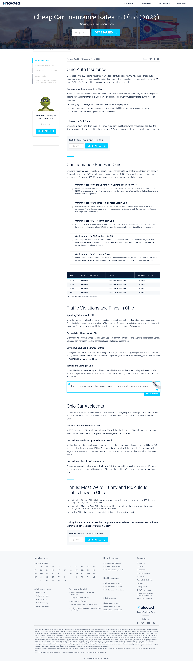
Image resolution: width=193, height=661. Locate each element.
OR (53, 577)
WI (53, 580)
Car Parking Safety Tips (79, 601)
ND (65, 573)
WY (65, 580)
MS (47, 573)
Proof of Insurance (42, 606)
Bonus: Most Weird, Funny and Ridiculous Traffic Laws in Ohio (45, 81)
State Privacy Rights (144, 590)
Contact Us (141, 563)
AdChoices (140, 576)
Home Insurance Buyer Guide (113, 570)
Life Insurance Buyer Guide (112, 610)
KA (59, 570)
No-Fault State (41, 592)
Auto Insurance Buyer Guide (78, 589)
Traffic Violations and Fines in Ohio (46, 71)
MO (41, 573)
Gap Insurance (41, 599)
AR (47, 566)
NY (36, 577)
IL (47, 570)
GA (88, 566)
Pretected (36, 50)
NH (77, 573)
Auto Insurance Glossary (43, 589)
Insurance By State (41, 563)
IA (35, 570)
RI (64, 577)
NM (88, 573)
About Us (140, 566)
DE (76, 566)
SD (76, 577)
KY (65, 570)
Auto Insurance (128, 3)
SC (70, 577)
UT (94, 577)
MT (53, 573)
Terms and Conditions (144, 598)
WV (59, 580)
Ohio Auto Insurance (42, 60)
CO (65, 566)
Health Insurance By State (112, 583)
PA (59, 577)
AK (36, 566)
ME (88, 570)
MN (36, 573)
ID (41, 570)
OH (41, 577)
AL (41, 566)
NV (94, 573)
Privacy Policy (142, 587)
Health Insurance (164, 3)
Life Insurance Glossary (111, 606)
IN (53, 570)
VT (41, 580)
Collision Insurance (42, 596)
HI (94, 566)
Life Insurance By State (111, 603)
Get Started (104, 32)
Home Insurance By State (112, 563)
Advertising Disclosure (144, 573)
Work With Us (141, 570)
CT (70, 566)
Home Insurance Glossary (112, 566)
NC (59, 573)
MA (77, 570)
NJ (82, 573)
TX (88, 577)
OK (47, 577)
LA (70, 570)
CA (59, 566)
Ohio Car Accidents (41, 76)
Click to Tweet (153, 394)
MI (94, 570)
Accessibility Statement (145, 580)
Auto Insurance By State (48, 50)
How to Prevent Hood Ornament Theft (84, 605)
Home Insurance (145, 3)
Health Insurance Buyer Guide (113, 590)
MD (82, 570)
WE (47, 580)
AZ (53, 566)
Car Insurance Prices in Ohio (44, 65)
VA (35, 580)
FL (82, 566)
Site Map (140, 583)
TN (82, 577)
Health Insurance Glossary (112, 586)
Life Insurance (181, 3)
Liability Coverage (42, 603)
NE (71, 573)
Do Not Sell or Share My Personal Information (145, 594)
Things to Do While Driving (80, 598)
